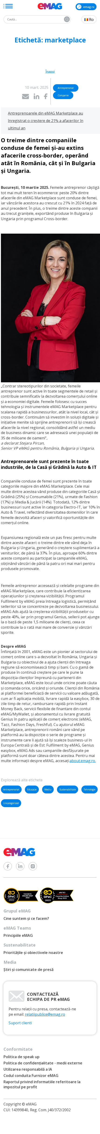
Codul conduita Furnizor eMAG (30, 1075)
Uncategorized (11, 803)
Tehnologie (89, 789)
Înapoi (50, 71)
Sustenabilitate (67, 789)
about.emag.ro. (83, 760)
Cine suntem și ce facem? (26, 918)
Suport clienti (20, 1022)
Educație (32, 789)
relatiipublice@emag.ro (45, 1014)
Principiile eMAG (18, 935)
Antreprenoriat (11, 789)
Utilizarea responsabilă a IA (27, 1069)
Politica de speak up (21, 1056)
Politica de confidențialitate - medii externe (42, 1063)
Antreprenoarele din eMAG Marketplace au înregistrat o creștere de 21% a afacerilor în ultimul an (45, 121)
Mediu (47, 789)
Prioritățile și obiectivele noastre (33, 952)
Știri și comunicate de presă (28, 969)
